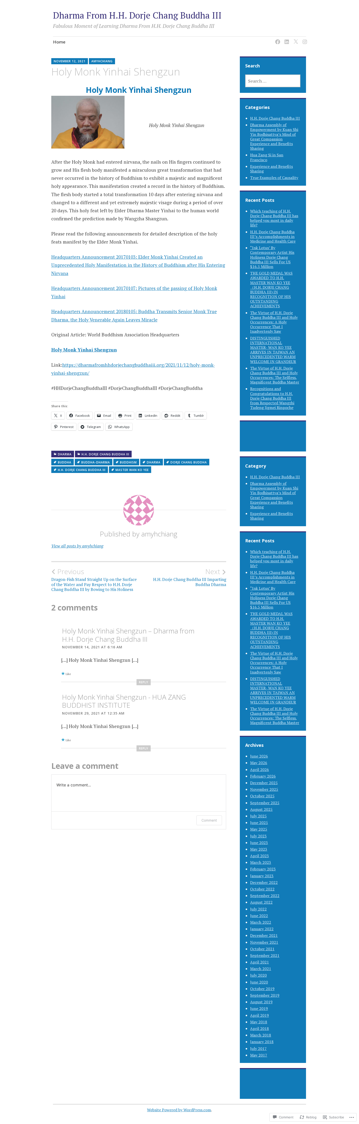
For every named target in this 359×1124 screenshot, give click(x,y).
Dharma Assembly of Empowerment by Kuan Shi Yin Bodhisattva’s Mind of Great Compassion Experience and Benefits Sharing (274, 136)
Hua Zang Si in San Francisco (266, 157)
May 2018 (258, 1022)
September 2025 (264, 802)
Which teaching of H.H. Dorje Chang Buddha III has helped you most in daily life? (274, 218)
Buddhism (128, 462)
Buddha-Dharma (95, 462)
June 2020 (259, 982)
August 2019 (261, 1002)
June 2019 (259, 1008)
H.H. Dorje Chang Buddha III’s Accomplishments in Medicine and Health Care (273, 236)
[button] (88, 122)
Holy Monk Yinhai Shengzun (138, 90)
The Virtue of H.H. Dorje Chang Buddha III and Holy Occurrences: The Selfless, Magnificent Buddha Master (274, 375)
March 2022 (260, 922)
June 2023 (259, 842)
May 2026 (258, 762)
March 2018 (260, 1035)
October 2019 (262, 988)
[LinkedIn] (286, 39)
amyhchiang (102, 61)
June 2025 (259, 822)
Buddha (64, 462)
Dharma (65, 454)
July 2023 (258, 836)
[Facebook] (277, 39)
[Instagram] (304, 39)
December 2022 (264, 882)
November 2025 (264, 789)
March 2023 (260, 862)
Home (59, 42)
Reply (143, 682)
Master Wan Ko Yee (132, 470)
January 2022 (262, 928)
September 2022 (264, 895)
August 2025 (261, 809)
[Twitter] (295, 39)
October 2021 (262, 949)
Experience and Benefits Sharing (271, 169)
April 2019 (259, 1015)
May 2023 (258, 849)
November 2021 (264, 942)
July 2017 (258, 1048)
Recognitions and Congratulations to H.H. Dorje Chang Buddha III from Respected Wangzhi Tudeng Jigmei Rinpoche (272, 398)
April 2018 (259, 1028)
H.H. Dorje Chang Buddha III (105, 454)
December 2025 (264, 782)
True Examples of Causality (274, 177)
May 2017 (258, 1055)
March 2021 (260, 968)
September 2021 (264, 955)
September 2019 (264, 995)
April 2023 (259, 855)
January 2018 (262, 1041)
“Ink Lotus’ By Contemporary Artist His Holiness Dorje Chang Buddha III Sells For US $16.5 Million (272, 257)
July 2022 (258, 909)
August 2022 (261, 902)
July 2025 (258, 816)
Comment (209, 820)
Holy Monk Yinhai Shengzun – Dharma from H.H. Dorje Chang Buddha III (128, 635)
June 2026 (259, 756)
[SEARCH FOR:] (272, 81)
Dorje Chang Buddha (188, 462)
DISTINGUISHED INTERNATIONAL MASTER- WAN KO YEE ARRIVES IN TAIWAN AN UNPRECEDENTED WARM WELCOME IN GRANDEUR (273, 349)
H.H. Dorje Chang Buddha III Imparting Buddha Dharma (189, 577)
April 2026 (259, 769)
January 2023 (262, 875)
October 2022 (262, 889)
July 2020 (258, 975)
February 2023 (263, 869)
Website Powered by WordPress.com (179, 1110)
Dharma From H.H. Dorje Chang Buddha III (137, 15)
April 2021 (259, 962)
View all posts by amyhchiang (77, 546)
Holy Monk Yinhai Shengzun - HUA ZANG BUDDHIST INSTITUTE (124, 701)
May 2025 (258, 829)
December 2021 (264, 935)
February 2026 (263, 776)
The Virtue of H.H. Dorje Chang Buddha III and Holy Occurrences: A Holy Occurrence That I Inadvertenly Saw (274, 322)
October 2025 (262, 796)
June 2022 (259, 915)
